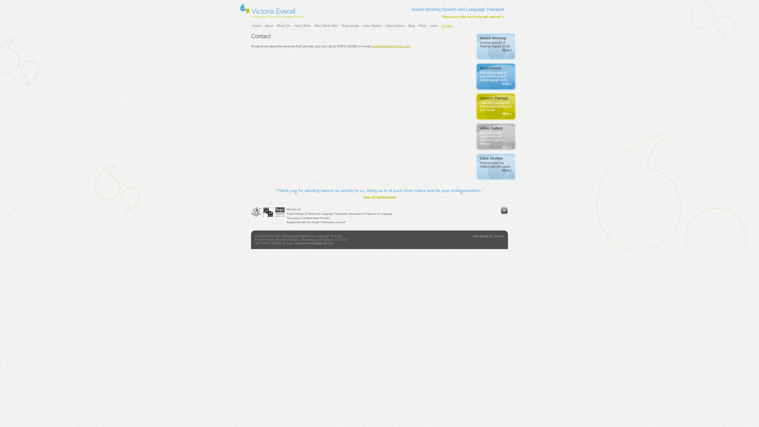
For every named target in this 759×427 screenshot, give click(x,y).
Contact (447, 25)
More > (507, 50)
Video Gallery (395, 25)
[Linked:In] (504, 212)
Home (256, 25)
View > (507, 147)
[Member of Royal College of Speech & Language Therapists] (256, 215)
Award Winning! (493, 38)
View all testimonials (379, 197)
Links (434, 25)
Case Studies (372, 25)
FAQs (423, 25)
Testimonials (350, 25)
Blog (411, 25)
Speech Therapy (494, 98)
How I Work (302, 25)
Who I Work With (326, 25)
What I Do (284, 25)
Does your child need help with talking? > (473, 17)
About (269, 25)
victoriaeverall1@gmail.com (390, 46)
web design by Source (488, 236)
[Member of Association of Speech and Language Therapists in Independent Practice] (268, 215)
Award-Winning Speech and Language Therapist (458, 9)
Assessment (490, 68)
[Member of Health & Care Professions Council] (280, 215)
